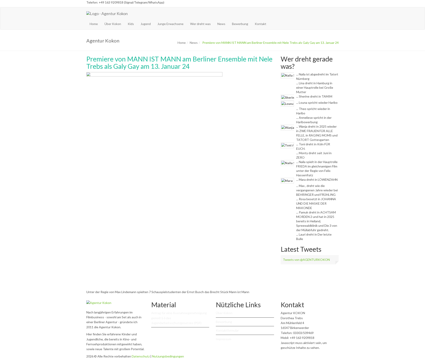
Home (94, 24)
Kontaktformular (227, 330)
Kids (131, 24)
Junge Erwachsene (170, 24)
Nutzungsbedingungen (168, 356)
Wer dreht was (200, 24)
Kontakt (260, 24)
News (221, 24)
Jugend (146, 24)
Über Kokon (112, 24)
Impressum (223, 339)
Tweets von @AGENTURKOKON (306, 259)
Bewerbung (240, 24)
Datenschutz (141, 356)
